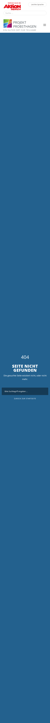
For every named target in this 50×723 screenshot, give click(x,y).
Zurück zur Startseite (25, 398)
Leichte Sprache (37, 4)
